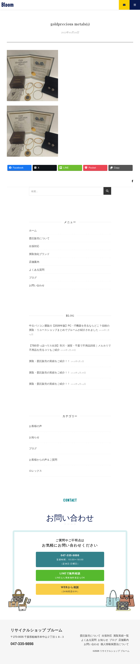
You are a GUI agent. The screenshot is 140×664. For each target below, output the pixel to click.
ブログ (33, 277)
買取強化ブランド (39, 254)
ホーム (33, 230)
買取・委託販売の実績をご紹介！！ (49, 361)
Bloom (7, 5)
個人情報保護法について (115, 644)
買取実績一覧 (121, 635)
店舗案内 (34, 261)
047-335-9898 (22, 643)
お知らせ (34, 437)
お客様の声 (35, 426)
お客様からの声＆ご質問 (43, 459)
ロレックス (35, 470)
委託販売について (39, 238)
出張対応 (34, 246)
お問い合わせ (36, 285)
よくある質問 (36, 269)
